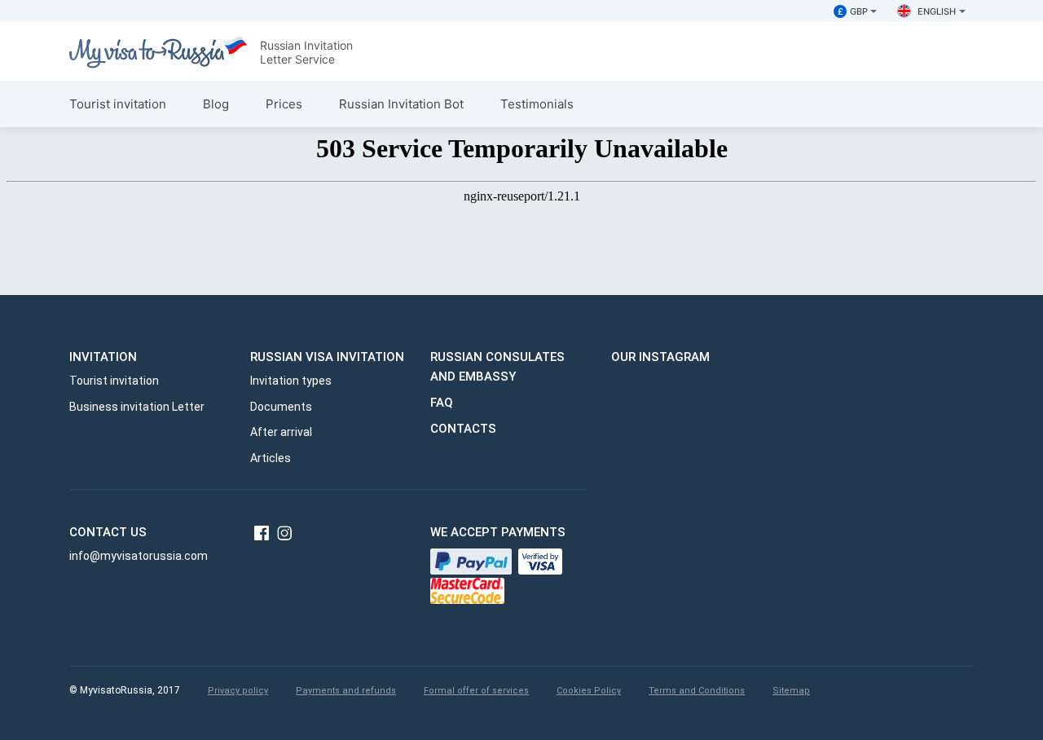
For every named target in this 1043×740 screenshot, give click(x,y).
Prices (284, 104)
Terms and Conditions (697, 690)
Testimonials (537, 104)
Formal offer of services (476, 690)
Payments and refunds (346, 690)
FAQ (441, 402)
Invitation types (291, 380)
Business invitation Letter (137, 406)
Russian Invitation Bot (401, 104)
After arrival (281, 431)
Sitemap (791, 690)
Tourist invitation (117, 104)
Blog (216, 104)
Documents (281, 406)
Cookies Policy (589, 690)
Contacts (463, 428)
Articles (270, 458)
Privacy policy (238, 690)
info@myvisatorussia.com (138, 555)
